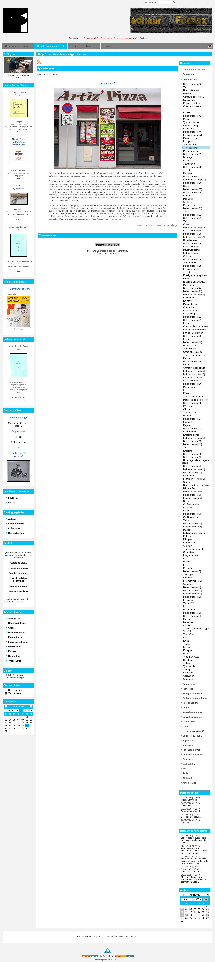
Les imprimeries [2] (192, 590)
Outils (186, 707)
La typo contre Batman (194, 533)
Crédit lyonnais (190, 517)
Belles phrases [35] (192, 189)
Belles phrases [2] (192, 613)
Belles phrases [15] (192, 403)
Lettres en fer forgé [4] (194, 469)
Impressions (189, 740)
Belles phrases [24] (192, 288)
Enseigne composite (193, 135)
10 (182, 912)
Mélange (187, 536)
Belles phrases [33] (192, 208)
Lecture (186, 647)
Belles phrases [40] (192, 132)
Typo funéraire (190, 262)
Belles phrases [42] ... (191, 817)
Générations (189, 297)
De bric (186, 653)
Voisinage (188, 574)
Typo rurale (188, 74)
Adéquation (188, 676)
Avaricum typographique (195, 368)
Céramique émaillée (192, 352)
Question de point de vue (195, 326)
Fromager (187, 173)
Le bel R (187, 93)
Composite (188, 128)
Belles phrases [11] (192, 444)
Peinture (187, 119)
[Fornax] (15, 32)
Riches (186, 278)
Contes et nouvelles (193, 754)
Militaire (187, 415)
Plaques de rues (191, 138)
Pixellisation (189, 285)
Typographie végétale (193, 549)
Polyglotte (188, 141)
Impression (188, 745)
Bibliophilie (189, 764)
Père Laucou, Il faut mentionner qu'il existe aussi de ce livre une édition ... (194, 850)
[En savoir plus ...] (124, 956)
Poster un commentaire (107, 245)
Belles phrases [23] (192, 291)
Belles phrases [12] (192, 441)
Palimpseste (189, 205)
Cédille (186, 409)
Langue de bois (190, 555)
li (183, 565)
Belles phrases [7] (192, 495)
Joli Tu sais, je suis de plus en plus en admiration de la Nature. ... (193, 840)
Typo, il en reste (191, 656)
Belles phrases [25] (192, 266)
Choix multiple (190, 313)
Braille (186, 186)
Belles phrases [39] (192, 154)
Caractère (188, 584)
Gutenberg (188, 256)
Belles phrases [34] (192, 192)
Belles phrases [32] (192, 215)
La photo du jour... (192, 736)
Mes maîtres (189, 721)
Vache (186, 221)
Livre (185, 726)
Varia (185, 87)
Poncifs (187, 561)
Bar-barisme (189, 475)
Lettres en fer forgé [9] (194, 237)
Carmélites (188, 672)
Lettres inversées (191, 253)
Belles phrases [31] (192, 218)
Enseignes (188, 323)
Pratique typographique (195, 698)
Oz (184, 637)
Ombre (186, 195)
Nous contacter (15, 690)
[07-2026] (182, 894)
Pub (185, 558)
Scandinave (189, 163)
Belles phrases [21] (192, 320)
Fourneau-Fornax (191, 750)
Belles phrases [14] (192, 419)
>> (205, 899)
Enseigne (187, 339)
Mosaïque (188, 199)
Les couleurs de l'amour (194, 329)
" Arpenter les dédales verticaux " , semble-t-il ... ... (193, 870)
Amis (185, 773)
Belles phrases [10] (192, 454)
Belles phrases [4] (192, 587)
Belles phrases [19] (192, 342)
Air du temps (189, 783)
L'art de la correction (193, 333)
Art (184, 768)
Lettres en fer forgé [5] (194, 438)
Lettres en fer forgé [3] (194, 479)
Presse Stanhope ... (190, 800)
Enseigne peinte (191, 269)
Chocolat (187, 510)
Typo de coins (190, 412)
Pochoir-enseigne (191, 151)
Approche (187, 577)
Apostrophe (191, 148)
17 (182, 915)
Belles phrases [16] (192, 384)
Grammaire (188, 307)
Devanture (188, 622)
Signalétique (189, 100)
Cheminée (188, 507)
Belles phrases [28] (192, 243)
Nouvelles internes (192, 712)
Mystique (187, 619)
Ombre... (187, 482)
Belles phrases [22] (192, 317)
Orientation (188, 552)
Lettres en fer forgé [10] (194, 227)
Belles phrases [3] (192, 597)
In (184, 390)
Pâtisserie (188, 406)
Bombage (187, 157)
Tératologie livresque (194, 69)
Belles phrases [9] (192, 457)
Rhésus (187, 393)
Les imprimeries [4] (192, 526)
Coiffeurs (187, 202)
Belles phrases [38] (192, 167)
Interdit (186, 625)
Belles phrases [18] (192, 361)
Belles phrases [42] (192, 84)
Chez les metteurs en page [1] (18, 424)
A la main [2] (189, 542)
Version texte (14, 693)
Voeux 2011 (189, 603)
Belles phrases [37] (192, 176)
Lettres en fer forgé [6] (194, 374)
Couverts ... (186, 823)
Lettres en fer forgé (192, 491)
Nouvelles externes (192, 717)
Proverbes (188, 689)
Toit (185, 211)
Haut (107, 952)
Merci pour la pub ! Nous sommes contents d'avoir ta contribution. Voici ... (193, 879)
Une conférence (191, 90)
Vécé (185, 109)
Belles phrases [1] (192, 616)
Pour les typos (190, 310)
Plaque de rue (190, 304)
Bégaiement (189, 609)
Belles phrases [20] (192, 336)
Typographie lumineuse (194, 355)
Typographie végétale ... (192, 811)
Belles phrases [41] (192, 116)
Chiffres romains (191, 504)
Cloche (186, 364)
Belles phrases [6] (192, 514)
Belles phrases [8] (192, 466)
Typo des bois (190, 684)
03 (182, 909)
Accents (187, 272)
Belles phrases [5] (192, 571)
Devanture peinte (191, 250)
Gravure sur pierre (192, 106)
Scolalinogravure (18, 442)
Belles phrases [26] (192, 259)
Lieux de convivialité (193, 731)
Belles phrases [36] (192, 183)
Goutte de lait (189, 431)
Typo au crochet (191, 122)
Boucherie (188, 660)
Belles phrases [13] (192, 428)
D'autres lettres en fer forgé (196, 485)
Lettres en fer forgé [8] (194, 294)
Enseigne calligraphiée (194, 281)
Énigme (187, 641)
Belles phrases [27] (192, 246)
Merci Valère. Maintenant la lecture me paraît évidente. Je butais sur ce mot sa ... (194, 861)
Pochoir (18, 437)
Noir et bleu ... (187, 805)
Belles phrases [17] (192, 380)
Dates (186, 501)
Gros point (188, 679)
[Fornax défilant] (171, 32)
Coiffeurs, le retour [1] (193, 97)
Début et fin (189, 488)
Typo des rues (189, 79)
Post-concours (190, 703)
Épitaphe (187, 650)
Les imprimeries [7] (192, 472)
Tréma (186, 520)
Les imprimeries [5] (192, 523)
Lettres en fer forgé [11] (194, 179)
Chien (186, 224)
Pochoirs (187, 568)
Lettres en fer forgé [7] (194, 371)
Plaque (186, 530)
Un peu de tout (190, 345)
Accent (186, 170)
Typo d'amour (189, 348)
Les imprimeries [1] (192, 593)
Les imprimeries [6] (192, 498)
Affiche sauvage (191, 125)
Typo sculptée (190, 144)
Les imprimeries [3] (192, 581)
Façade (186, 425)
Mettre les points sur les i (195, 399)
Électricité (188, 422)
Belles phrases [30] (192, 230)
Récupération (189, 539)
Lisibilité (187, 112)
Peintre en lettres (191, 103)
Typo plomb (189, 666)
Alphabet (187, 663)
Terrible (186, 644)
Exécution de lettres (193, 377)
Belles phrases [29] (192, 234)
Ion (184, 606)
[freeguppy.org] (90, 956)
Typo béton (188, 634)
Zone (185, 447)
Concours (188, 759)
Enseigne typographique (195, 275)
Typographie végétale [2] (195, 396)
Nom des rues (190, 240)
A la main (187, 546)
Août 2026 (195, 895)
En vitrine (187, 301)
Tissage (187, 669)
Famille (186, 358)
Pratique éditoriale (192, 693)
